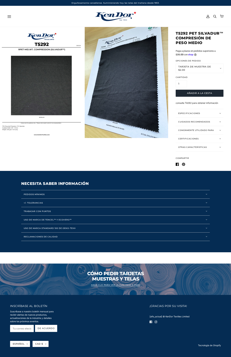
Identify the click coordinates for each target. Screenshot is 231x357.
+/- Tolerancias (33, 203)
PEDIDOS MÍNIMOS (34, 194)
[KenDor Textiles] (116, 16)
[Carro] (222, 16)
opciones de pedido (188, 61)
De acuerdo (46, 328)
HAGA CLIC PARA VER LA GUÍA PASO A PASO (115, 285)
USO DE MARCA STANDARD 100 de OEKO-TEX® (50, 228)
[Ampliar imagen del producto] (41, 82)
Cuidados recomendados (194, 122)
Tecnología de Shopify (209, 345)
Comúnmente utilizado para (196, 130)
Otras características (192, 147)
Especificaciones (189, 113)
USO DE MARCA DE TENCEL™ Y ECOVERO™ (48, 220)
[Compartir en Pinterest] (183, 164)
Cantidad (182, 77)
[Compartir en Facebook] (177, 164)
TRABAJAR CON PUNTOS (37, 211)
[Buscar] (214, 16)
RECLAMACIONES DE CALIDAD (41, 236)
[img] (150, 322)
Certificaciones (188, 139)
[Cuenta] (207, 16)
